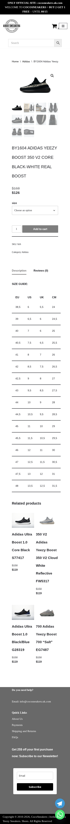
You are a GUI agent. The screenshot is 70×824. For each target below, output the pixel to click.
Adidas (26, 61)
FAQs (15, 737)
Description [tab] (19, 270)
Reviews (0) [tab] (41, 270)
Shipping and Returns (24, 731)
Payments (17, 725)
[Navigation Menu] (63, 26)
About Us (17, 718)
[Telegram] (60, 803)
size (14, 203)
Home (15, 61)
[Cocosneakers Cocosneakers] (12, 26)
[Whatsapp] (60, 814)
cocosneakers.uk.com (50, 2)
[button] (52, 75)
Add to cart (40, 229)
